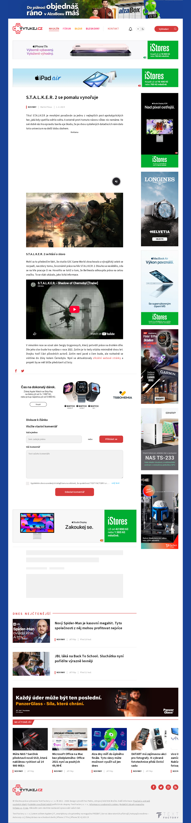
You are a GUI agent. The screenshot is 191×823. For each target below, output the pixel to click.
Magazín (54, 29)
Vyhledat (164, 29)
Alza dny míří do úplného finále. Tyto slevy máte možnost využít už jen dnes (108, 760)
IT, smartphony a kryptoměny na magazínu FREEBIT (76, 813)
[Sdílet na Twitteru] (22, 371)
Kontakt (113, 29)
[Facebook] (153, 787)
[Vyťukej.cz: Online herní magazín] (28, 29)
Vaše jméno (32, 432)
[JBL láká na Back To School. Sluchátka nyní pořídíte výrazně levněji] (31, 664)
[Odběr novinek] (130, 29)
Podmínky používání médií (39, 804)
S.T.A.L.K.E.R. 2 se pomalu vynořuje (62, 97)
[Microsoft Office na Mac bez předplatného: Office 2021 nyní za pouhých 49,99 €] (69, 739)
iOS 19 (86, 817)
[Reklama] (95, 9)
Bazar (78, 29)
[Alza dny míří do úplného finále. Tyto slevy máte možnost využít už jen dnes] (109, 739)
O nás (25, 808)
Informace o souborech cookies (104, 804)
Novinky (32, 107)
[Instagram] (168, 787)
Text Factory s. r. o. (47, 801)
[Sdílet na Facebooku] (16, 371)
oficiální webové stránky (107, 358)
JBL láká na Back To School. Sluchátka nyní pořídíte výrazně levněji (89, 659)
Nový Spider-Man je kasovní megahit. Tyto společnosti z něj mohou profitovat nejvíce (88, 626)
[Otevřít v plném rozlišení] (74, 221)
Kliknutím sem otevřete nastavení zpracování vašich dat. (55, 808)
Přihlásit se (111, 439)
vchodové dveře (48, 817)
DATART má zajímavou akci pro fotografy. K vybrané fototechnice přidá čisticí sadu (148, 760)
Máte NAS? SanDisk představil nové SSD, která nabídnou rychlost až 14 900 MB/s (30, 760)
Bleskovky (93, 29)
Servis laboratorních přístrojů (115, 813)
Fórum (67, 29)
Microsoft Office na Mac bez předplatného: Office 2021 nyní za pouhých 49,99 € (68, 760)
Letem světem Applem (42, 813)
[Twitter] (161, 787)
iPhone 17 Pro (63, 817)
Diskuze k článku (37, 420)
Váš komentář (33, 447)
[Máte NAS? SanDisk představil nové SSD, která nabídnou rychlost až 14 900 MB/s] (30, 739)
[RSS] (175, 787)
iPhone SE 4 (76, 817)
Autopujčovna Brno (138, 813)
